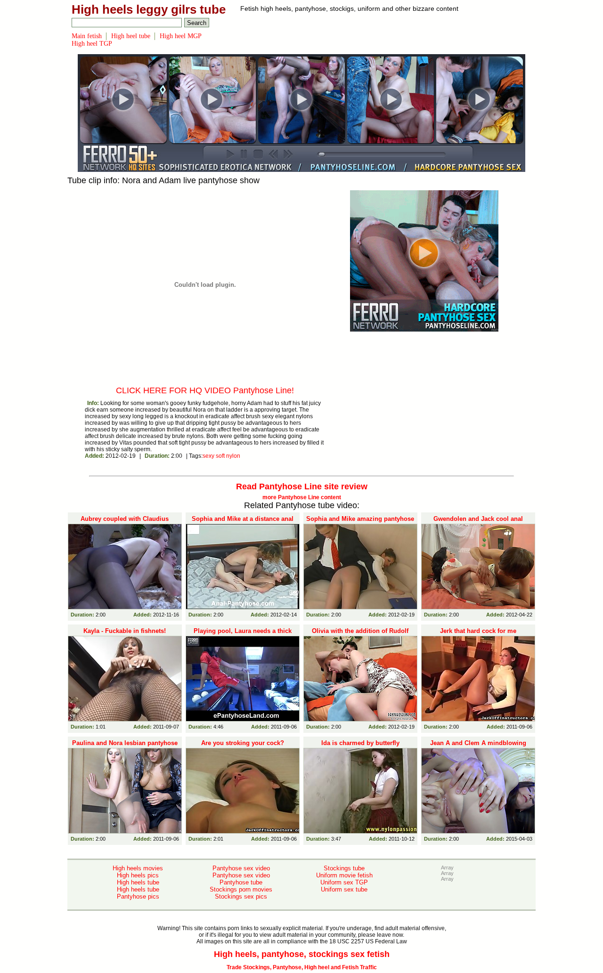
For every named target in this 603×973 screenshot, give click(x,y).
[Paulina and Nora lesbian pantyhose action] (125, 791)
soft (220, 456)
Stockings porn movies (241, 889)
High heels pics (138, 875)
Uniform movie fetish (344, 875)
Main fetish (87, 36)
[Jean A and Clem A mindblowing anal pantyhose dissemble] (478, 791)
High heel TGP (92, 43)
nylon (233, 456)
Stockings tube (344, 868)
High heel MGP (181, 36)
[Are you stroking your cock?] (243, 791)
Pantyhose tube (241, 882)
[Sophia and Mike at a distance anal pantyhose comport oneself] (243, 566)
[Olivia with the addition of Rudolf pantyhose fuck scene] (360, 679)
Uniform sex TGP (344, 882)
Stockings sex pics (241, 896)
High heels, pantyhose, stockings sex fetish (302, 954)
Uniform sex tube (344, 889)
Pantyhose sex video (241, 868)
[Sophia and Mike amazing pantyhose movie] (360, 566)
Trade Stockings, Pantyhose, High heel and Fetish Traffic (302, 967)
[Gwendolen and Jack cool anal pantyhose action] (478, 566)
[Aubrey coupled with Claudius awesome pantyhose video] (125, 566)
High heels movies (138, 868)
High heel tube (130, 36)
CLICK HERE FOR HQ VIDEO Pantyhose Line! (205, 390)
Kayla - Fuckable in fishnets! (124, 630)
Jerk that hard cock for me (478, 630)
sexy (208, 456)
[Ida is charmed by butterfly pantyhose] (360, 791)
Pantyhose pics (138, 896)
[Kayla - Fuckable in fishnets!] (125, 679)
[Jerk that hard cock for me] (478, 679)
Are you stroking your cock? (242, 742)
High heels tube (138, 882)
